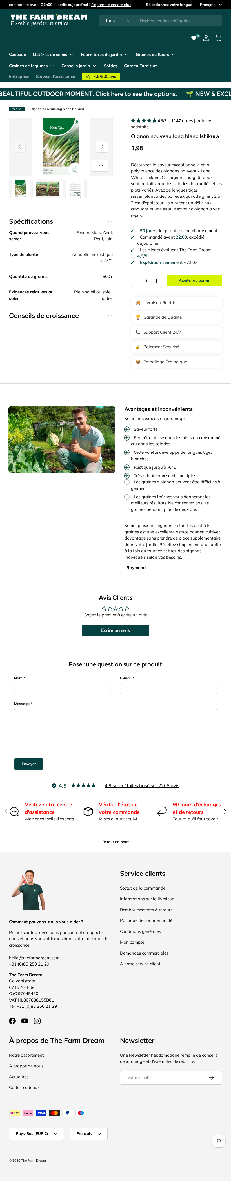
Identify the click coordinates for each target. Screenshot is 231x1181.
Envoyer (29, 764)
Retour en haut (115, 841)
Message (22, 703)
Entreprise (19, 76)
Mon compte (132, 942)
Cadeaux (17, 54)
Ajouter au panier (194, 280)
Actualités (18, 1076)
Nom (18, 678)
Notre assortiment (26, 1055)
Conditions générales (140, 931)
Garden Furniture (141, 66)
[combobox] (160, 20)
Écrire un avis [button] (115, 630)
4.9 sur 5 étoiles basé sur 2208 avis (142, 785)
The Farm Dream (33, 1160)
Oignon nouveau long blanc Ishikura (57, 109)
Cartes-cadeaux (24, 1087)
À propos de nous (26, 1065)
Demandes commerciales (144, 953)
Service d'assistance (55, 76)
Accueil (17, 109)
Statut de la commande (142, 888)
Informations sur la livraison (147, 898)
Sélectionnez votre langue (169, 4)
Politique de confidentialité (146, 920)
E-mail (125, 678)
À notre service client (140, 963)
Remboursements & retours (146, 909)
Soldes (110, 66)
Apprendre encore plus (111, 4)
